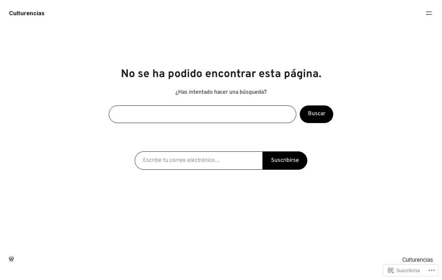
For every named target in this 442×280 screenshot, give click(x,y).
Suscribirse (285, 160)
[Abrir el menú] (429, 13)
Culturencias (27, 13)
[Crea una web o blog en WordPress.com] (11, 259)
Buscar (316, 113)
